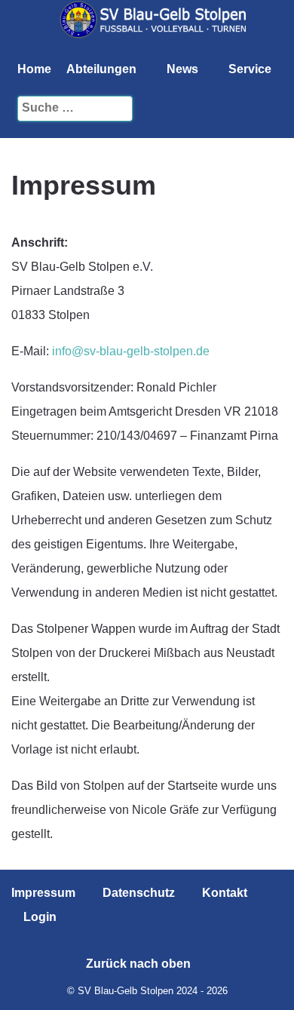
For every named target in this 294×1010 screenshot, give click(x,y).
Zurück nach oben (140, 963)
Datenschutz (139, 892)
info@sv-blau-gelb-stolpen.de (131, 351)
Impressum (43, 892)
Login (40, 916)
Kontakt (224, 892)
